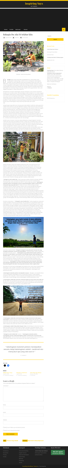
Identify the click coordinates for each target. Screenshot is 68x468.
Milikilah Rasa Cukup (7, 372)
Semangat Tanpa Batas (52, 52)
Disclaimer (5, 452)
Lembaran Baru (50, 54)
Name (4, 405)
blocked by (59, 453)
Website (5, 420)
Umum (25, 29)
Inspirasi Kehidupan (24, 454)
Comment (6, 385)
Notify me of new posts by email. (12, 430)
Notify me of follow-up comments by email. (14, 427)
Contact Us (5, 450)
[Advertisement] (34, 18)
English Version (23, 452)
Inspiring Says (34, 3)
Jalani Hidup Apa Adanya (35, 372)
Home (5, 29)
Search (55, 39)
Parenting (21, 460)
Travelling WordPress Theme (29, 466)
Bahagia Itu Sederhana (21, 372)
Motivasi (18, 29)
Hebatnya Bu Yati (50, 60)
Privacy (5, 454)
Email (4, 412)
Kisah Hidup (22, 456)
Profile (11, 29)
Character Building (23, 450)
